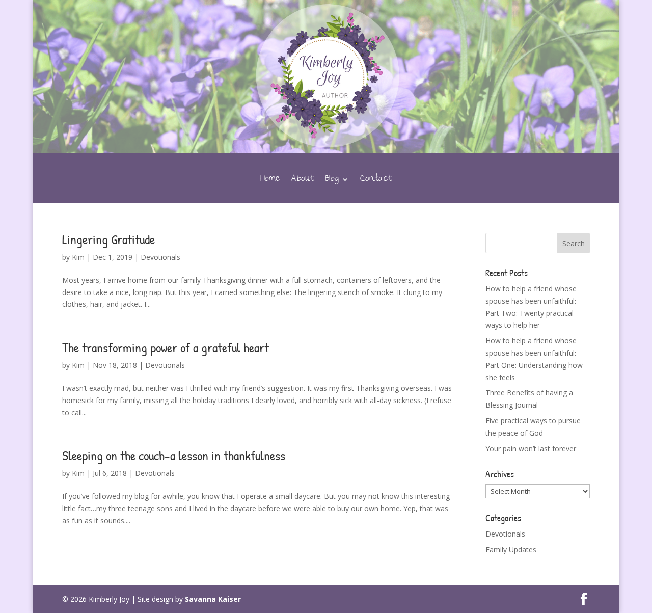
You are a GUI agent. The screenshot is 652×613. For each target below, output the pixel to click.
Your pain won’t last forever (530, 449)
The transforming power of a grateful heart (165, 347)
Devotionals (160, 257)
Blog (332, 182)
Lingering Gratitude (108, 239)
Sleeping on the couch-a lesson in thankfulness (173, 455)
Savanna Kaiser (213, 599)
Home (270, 182)
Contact (376, 182)
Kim (78, 257)
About (302, 182)
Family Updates (510, 549)
